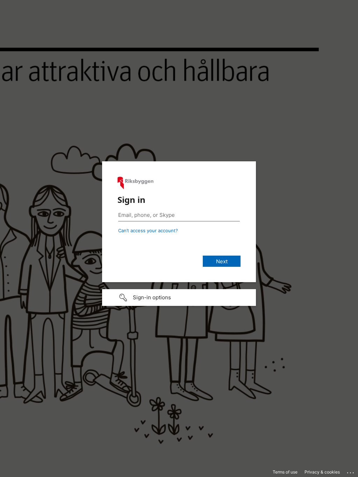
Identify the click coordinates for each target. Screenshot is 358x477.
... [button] (351, 471)
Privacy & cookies (322, 472)
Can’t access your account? (148, 230)
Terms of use (285, 472)
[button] (179, 297)
